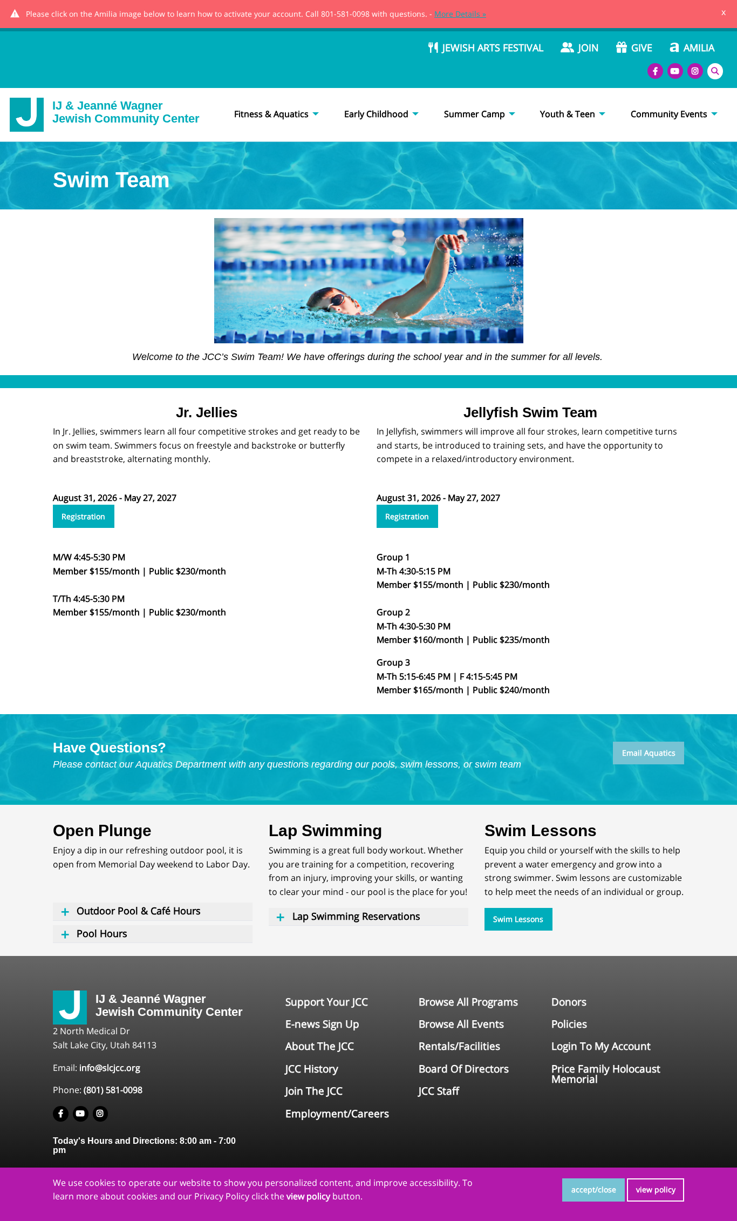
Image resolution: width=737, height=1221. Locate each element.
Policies (569, 1024)
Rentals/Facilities (459, 1046)
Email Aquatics (648, 753)
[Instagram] (695, 71)
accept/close (593, 1189)
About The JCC (319, 1046)
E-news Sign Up (322, 1024)
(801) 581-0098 (113, 1090)
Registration (83, 516)
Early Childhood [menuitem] (376, 114)
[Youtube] (675, 71)
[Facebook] (655, 71)
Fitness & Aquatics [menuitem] (271, 114)
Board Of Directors (464, 1069)
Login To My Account (601, 1046)
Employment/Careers (337, 1114)
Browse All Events (461, 1024)
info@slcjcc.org (109, 1068)
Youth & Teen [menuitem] (567, 114)
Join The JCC (314, 1091)
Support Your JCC (326, 1002)
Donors (568, 1002)
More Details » (460, 14)
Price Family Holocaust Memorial (605, 1074)
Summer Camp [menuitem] (474, 114)
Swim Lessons (518, 919)
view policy (655, 1189)
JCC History (311, 1069)
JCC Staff (439, 1091)
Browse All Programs (468, 1002)
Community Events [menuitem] (669, 114)
